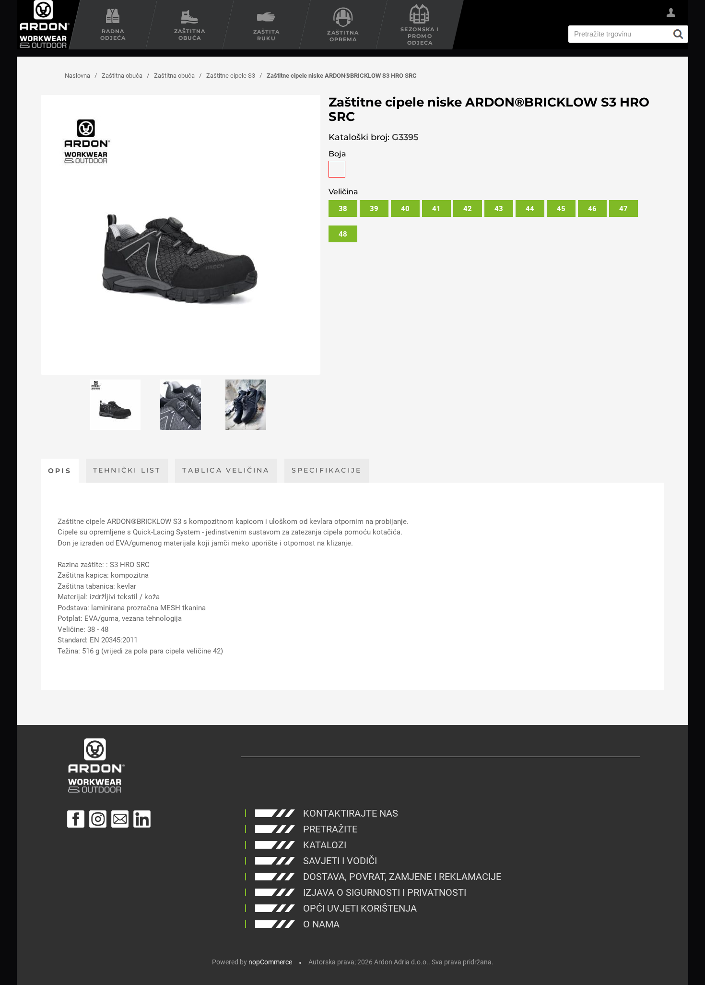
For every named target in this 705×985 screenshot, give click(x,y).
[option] (115, 405)
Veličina (343, 191)
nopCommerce (270, 962)
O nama (321, 924)
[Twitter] (142, 819)
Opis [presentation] (59, 470)
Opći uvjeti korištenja (360, 908)
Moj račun (671, 14)
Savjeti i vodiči (340, 861)
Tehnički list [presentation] (127, 470)
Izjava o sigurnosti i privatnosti (384, 892)
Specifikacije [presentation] (327, 470)
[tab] (60, 471)
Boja (337, 153)
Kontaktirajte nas (350, 813)
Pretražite (330, 829)
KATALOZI (324, 845)
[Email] (119, 819)
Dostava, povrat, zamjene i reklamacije (402, 876)
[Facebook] (75, 819)
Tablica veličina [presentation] (226, 470)
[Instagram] (97, 819)
